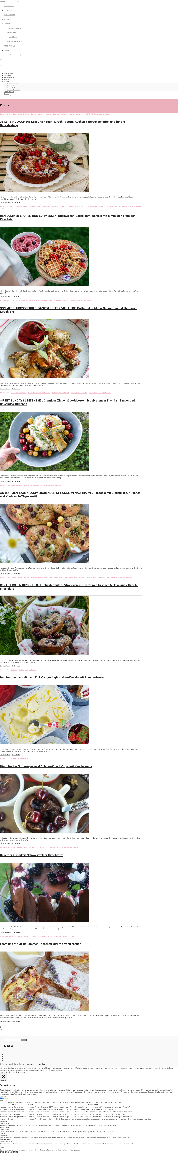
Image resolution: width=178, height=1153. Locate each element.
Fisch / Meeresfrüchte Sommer (39, 393)
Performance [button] (4, 1127)
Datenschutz (41, 1064)
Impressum (31, 1064)
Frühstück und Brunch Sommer (116, 206)
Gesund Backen (12, 37)
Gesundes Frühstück (14, 28)
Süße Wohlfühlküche (61, 300)
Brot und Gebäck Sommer (33, 485)
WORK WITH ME (9, 46)
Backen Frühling (23, 114)
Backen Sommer (36, 114)
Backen (13, 114)
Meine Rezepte (9, 6)
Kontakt (6, 50)
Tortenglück (41, 847)
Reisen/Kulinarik (9, 15)
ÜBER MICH (8, 19)
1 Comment (15, 296)
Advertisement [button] (5, 1140)
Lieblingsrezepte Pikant (60, 393)
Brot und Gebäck (16, 485)
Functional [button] (3, 1121)
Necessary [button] (3, 1096)
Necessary (5, 1098)
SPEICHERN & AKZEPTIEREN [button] (9, 1152)
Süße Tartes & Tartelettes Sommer (119, 577)
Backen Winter (23, 759)
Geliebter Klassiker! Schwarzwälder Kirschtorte (31, 855)
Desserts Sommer (74, 114)
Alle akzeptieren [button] (20, 1072)
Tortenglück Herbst (54, 847)
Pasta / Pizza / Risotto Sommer (100, 393)
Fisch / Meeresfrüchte (18, 393)
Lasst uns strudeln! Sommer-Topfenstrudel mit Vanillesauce (40, 944)
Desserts (47, 114)
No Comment (16, 202)
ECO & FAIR (8, 10)
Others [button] (2, 1146)
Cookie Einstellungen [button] (7, 1072)
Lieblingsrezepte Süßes (100, 114)
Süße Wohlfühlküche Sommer (80, 300)
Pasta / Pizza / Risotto (79, 393)
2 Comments (16, 574)
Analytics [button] (3, 1134)
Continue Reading (5, 202)
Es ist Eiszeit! (81, 206)
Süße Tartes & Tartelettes (95, 577)
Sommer (32, 847)
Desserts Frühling (59, 114)
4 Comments (16, 1021)
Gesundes (7, 24)
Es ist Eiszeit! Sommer (96, 206)
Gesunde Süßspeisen (14, 41)
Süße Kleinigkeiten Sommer (74, 577)
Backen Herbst (22, 206)
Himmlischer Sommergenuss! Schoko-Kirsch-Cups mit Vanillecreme (46, 766)
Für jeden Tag (12, 32)
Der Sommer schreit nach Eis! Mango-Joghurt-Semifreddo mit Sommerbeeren (52, 677)
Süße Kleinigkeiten (56, 577)
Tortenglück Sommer (71, 847)
